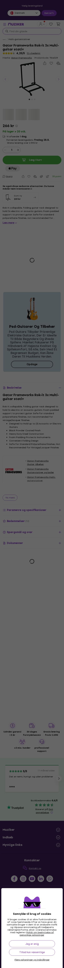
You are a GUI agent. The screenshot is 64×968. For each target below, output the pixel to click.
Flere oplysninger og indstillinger (32, 959)
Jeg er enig (32, 944)
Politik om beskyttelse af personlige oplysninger (37, 934)
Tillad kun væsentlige (32, 952)
